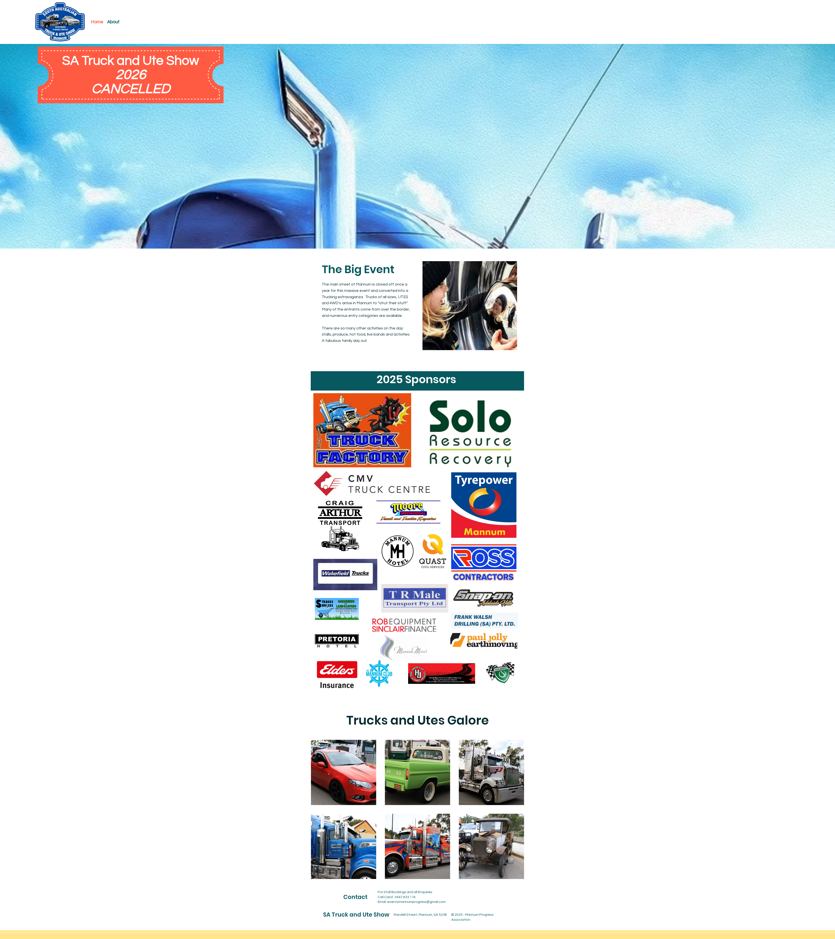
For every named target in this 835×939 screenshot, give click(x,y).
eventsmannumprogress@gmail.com (416, 902)
